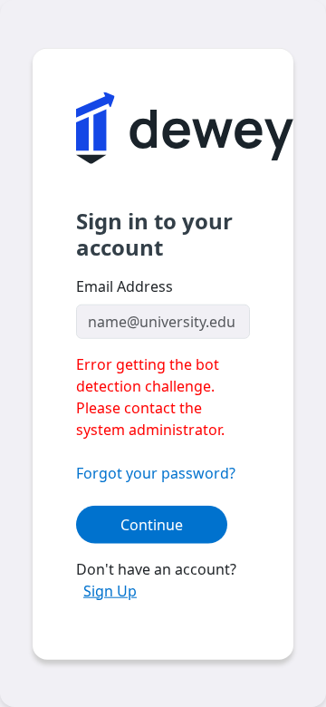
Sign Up (110, 590)
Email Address (124, 285)
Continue (151, 524)
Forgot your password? (155, 472)
